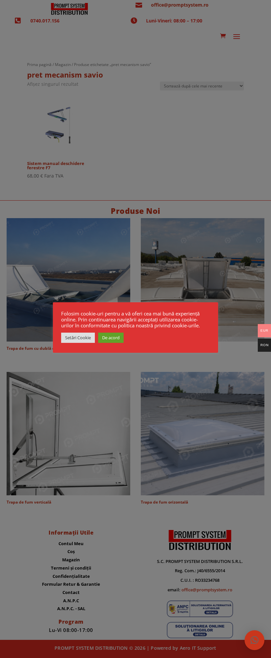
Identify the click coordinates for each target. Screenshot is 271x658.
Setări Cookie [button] (78, 338)
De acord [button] (111, 338)
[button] (254, 640)
